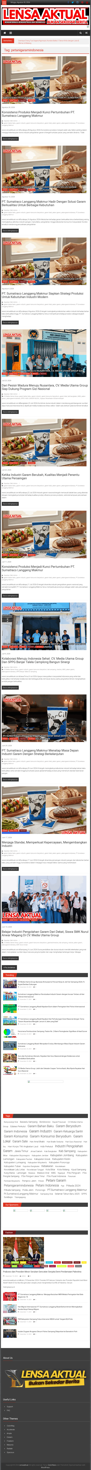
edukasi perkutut (18, 1125)
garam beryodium (68, 1125)
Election (57, 1261)
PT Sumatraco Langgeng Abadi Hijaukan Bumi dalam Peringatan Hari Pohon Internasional (51, 1005)
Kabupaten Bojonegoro (19, 1154)
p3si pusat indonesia (56, 1175)
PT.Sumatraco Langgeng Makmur (67, 1188)
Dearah (23, 1261)
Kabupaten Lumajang (15, 1161)
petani (41, 1179)
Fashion (77, 1261)
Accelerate (11, 1428)
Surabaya (31, 99)
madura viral (43, 1171)
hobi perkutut (46, 1145)
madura (59, 668)
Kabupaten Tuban (12, 1165)
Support (10, 1405)
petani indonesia (47, 1184)
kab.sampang (24, 918)
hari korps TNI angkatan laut (23, 1145)
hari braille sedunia (55, 1140)
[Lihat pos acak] (86, 33)
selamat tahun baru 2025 (67, 1192)
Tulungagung (20, 1196)
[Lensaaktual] (5, 33)
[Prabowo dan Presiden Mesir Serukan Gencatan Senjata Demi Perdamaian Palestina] (23, 1251)
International (62, 1265)
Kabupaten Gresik (42, 1158)
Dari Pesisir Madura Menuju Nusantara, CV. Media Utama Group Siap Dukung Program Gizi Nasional (45, 385)
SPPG (84, 1192)
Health (37, 1265)
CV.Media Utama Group (11, 395)
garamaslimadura (52, 941)
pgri (62, 1184)
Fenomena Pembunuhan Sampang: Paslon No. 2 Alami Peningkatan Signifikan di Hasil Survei (52, 1030)
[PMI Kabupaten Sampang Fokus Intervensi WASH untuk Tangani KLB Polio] (10, 1320)
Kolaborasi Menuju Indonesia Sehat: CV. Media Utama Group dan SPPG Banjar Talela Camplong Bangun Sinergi (43, 658)
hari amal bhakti (37, 1140)
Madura (35, 372)
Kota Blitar (50, 1168)
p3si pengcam (73, 1171)
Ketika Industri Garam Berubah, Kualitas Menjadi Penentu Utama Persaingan (40, 475)
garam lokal (48, 122)
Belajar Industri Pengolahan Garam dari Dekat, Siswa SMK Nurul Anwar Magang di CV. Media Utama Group (45, 932)
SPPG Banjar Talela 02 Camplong (26, 670)
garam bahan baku (10, 122)
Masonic (10, 1443)
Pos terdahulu (10, 966)
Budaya (7, 1261)
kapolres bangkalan (31, 1165)
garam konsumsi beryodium (35, 122)
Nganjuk (61, 1171)
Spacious (10, 1451)
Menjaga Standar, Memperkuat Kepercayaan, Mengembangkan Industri (44, 842)
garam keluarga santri (68, 1130)
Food (84, 1261)
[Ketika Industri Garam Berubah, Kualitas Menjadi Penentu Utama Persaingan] (44, 441)
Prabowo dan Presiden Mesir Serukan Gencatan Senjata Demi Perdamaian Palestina (42, 1270)
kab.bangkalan (72, 395)
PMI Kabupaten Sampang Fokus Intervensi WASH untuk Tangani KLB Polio (45, 1318)
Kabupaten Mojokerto (37, 1161)
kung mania (9, 1171)
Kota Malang (63, 1168)
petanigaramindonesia (68, 122)
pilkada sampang (12, 1188)
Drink (42, 1261)
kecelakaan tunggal (35, 1168)
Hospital (44, 1265)
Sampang (39, 645)
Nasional (23, 99)
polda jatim (27, 1188)
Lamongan (21, 1171)
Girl (20, 1265)
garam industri (21, 122)
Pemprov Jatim (29, 1179)
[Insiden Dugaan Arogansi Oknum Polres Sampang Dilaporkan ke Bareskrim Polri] (10, 1332)
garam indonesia (15, 1130)
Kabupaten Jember (40, 1154)
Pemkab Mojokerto (12, 1180)
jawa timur (21, 1149)
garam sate (20, 1140)
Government (28, 1265)
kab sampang (51, 668)
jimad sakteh (36, 1150)
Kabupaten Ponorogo (59, 1161)
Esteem (9, 1436)
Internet (70, 1265)
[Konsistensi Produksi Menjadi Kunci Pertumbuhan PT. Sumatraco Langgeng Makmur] (44, 79)
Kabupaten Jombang (62, 1153)
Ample (9, 1432)
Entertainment (67, 1261)
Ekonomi (49, 1261)
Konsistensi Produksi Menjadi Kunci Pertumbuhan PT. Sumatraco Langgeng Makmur (50, 41)
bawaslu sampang (28, 1120)
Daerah (5, 99)
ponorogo (40, 1188)
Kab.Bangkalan (25, 372)
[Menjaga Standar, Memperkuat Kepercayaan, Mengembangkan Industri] (44, 809)
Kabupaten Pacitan (24, 1158)
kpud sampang (78, 1168)
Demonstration (32, 1261)
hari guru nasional (73, 1140)
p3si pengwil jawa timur (33, 1175)
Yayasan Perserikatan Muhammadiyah (52, 397)
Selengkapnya (8, 1286)
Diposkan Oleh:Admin (10, 119)
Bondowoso (44, 1120)
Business (15, 1261)
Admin (23, 1275)
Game (14, 1265)
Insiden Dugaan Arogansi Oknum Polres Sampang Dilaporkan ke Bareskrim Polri (47, 1330)
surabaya (8, 1196)
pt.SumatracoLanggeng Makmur (21, 1192)
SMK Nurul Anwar (22, 943)
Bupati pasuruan (59, 1121)
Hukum (52, 1265)
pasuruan (72, 1175)
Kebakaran (47, 1164)
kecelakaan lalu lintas (14, 1168)
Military (78, 1265)
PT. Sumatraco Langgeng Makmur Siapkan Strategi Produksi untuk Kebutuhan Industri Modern (42, 293)
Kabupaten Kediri (61, 1157)
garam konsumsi (16, 1135)
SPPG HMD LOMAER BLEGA (30, 397)
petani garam (56, 122)
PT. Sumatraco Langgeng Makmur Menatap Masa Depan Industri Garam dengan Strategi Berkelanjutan (40, 750)
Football (7, 1265)
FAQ (8, 1409)
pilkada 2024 (73, 1184)
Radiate (9, 1447)
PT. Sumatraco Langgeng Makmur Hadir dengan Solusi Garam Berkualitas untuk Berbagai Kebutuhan (44, 202)
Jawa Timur (13, 99)
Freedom (10, 1440)
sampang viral (46, 1192)
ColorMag (10, 1424)
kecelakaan (60, 1165)
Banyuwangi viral (11, 1121)
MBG (79, 395)
